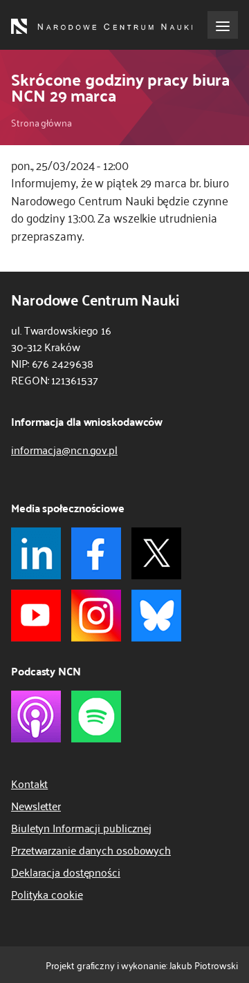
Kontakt (29, 783)
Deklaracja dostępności (65, 871)
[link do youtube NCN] (36, 616)
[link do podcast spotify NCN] (96, 716)
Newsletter (36, 805)
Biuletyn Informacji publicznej (81, 827)
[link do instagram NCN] (96, 616)
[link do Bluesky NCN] (156, 616)
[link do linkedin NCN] (36, 553)
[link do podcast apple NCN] (36, 716)
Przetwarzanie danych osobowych (91, 849)
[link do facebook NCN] (96, 553)
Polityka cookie (47, 894)
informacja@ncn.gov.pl (64, 449)
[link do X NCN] (156, 553)
